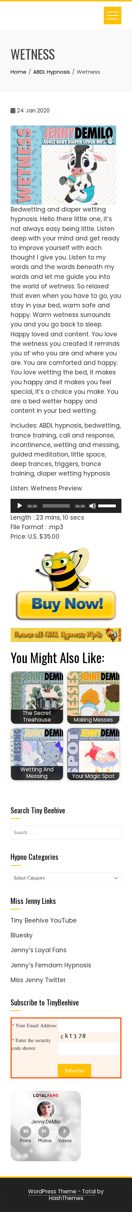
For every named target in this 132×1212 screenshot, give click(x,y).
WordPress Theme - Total (62, 1191)
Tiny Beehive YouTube (44, 920)
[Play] (19, 505)
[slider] (108, 505)
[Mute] (92, 505)
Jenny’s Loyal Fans (39, 950)
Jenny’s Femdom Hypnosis (51, 965)
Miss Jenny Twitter (38, 980)
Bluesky (22, 935)
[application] (66, 506)
